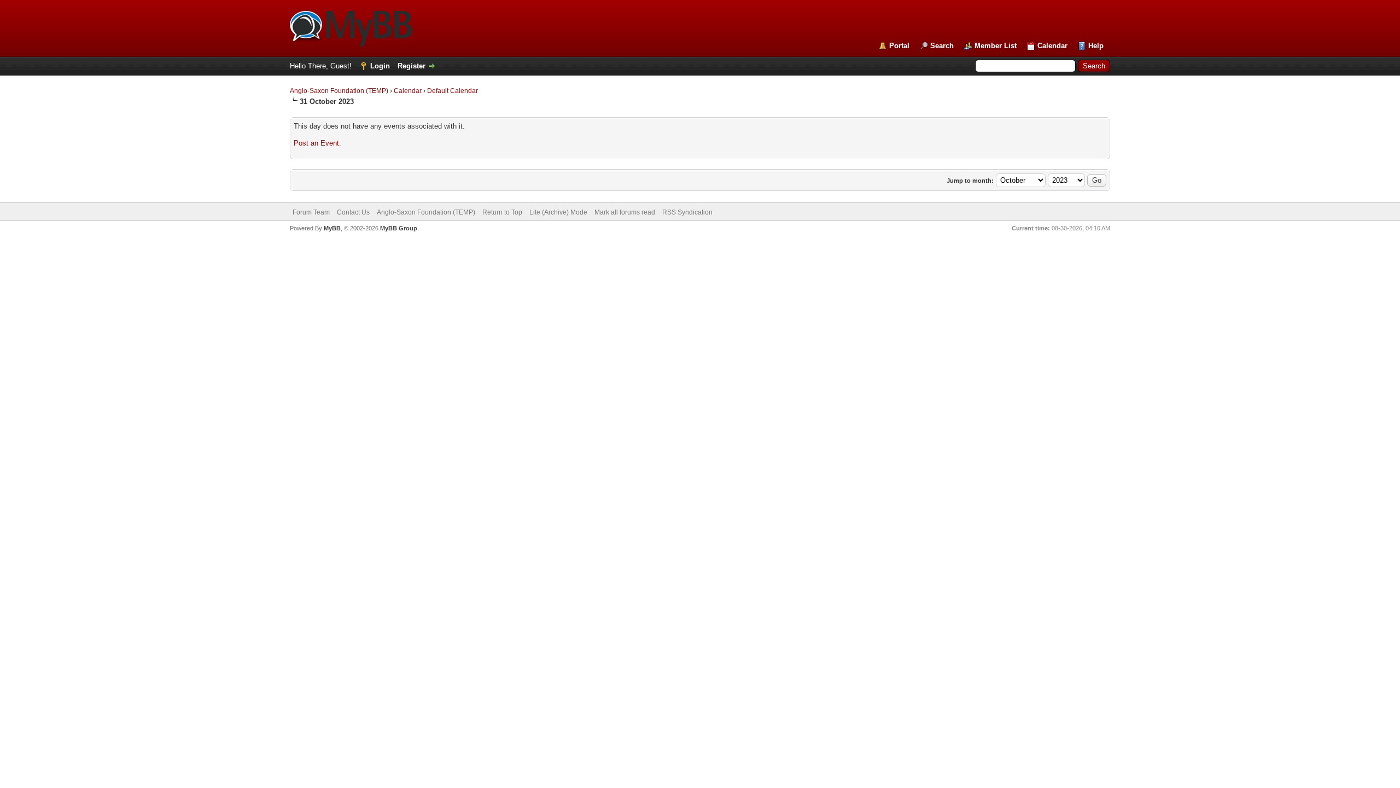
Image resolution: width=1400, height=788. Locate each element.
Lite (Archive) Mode (558, 212)
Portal (899, 46)
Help (1096, 46)
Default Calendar (452, 91)
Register (411, 66)
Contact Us (353, 212)
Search (942, 46)
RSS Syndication (687, 212)
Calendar (1052, 46)
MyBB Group (398, 228)
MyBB (332, 228)
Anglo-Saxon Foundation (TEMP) (339, 91)
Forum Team (311, 212)
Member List (996, 46)
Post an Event (316, 143)
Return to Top (502, 212)
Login (380, 66)
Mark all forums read (624, 212)
